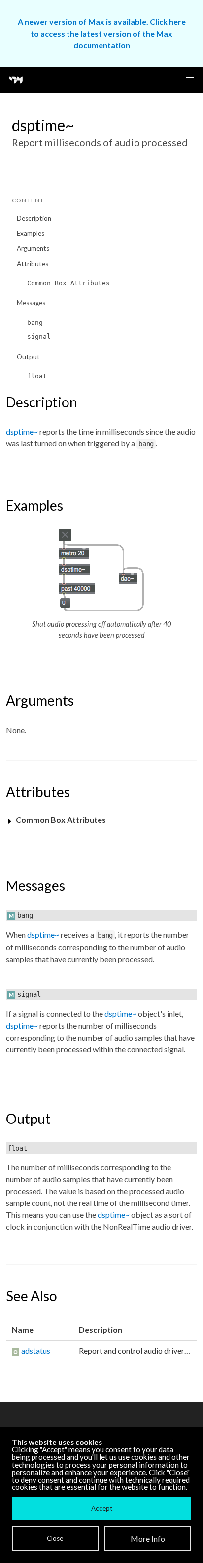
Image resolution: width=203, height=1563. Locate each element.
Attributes (32, 264)
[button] (190, 80)
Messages (31, 303)
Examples (30, 233)
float (37, 376)
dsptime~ (22, 431)
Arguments (33, 248)
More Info (148, 1538)
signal (39, 336)
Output (28, 357)
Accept (101, 1508)
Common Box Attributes (68, 283)
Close (55, 1538)
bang (35, 322)
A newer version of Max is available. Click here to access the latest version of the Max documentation (102, 33)
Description (34, 218)
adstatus (35, 1350)
